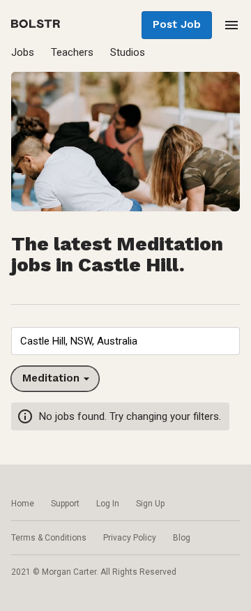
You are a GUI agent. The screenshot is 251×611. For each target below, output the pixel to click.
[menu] (231, 25)
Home (22, 503)
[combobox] (125, 341)
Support (65, 503)
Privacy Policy (129, 538)
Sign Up (150, 503)
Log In (107, 503)
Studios (127, 52)
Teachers (72, 52)
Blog (181, 538)
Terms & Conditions (48, 538)
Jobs (22, 52)
